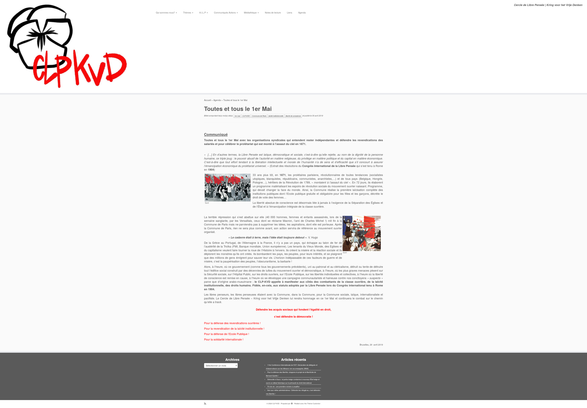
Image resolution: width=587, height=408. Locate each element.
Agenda (302, 12)
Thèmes (187, 12)
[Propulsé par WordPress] (292, 403)
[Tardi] (228, 187)
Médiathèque (250, 12)
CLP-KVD (246, 116)
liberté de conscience (293, 116)
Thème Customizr (313, 403)
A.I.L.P (202, 12)
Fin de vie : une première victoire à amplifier (283, 386)
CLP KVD (275, 403)
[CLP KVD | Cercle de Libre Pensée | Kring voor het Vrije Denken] (67, 46)
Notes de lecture (273, 12)
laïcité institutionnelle (276, 116)
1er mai (237, 116)
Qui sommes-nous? (165, 12)
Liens (289, 12)
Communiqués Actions (225, 12)
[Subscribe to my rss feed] (206, 403)
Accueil (207, 100)
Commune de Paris (259, 116)
